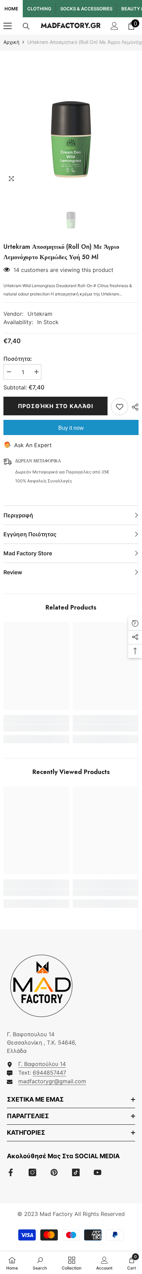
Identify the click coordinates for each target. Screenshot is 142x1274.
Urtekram (40, 313)
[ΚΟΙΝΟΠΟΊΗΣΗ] (133, 407)
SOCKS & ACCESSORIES (86, 8)
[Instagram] (32, 1172)
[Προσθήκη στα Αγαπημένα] (119, 406)
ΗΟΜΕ (11, 8)
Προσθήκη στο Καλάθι (55, 406)
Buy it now (71, 428)
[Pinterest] (54, 1172)
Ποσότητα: (17, 358)
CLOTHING (39, 8)
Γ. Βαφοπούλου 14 (42, 1063)
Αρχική (11, 42)
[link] (36, 728)
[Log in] (114, 26)
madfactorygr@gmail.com (52, 1081)
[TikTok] (76, 1172)
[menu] (7, 26)
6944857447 (49, 1072)
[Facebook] (10, 1172)
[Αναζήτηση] (26, 26)
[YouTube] (97, 1172)
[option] (71, 118)
